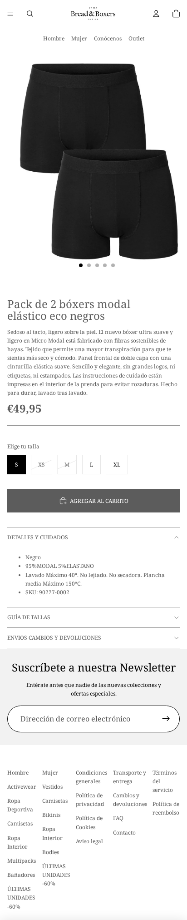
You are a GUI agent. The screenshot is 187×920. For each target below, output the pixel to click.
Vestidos (52, 787)
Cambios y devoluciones (130, 799)
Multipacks (21, 861)
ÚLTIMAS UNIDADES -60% (21, 897)
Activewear (21, 787)
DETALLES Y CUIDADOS (37, 537)
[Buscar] (30, 14)
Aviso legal (89, 841)
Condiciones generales (91, 777)
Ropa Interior (17, 842)
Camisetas (20, 824)
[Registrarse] (166, 719)
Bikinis (51, 815)
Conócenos (108, 38)
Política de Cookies (89, 823)
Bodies (50, 852)
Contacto (124, 832)
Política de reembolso (166, 808)
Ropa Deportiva (20, 805)
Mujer (79, 38)
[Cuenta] (156, 14)
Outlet (136, 38)
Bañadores (21, 875)
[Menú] (10, 13)
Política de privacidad (90, 799)
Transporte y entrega (129, 777)
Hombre (53, 38)
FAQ (118, 818)
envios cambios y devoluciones (54, 638)
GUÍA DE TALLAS (28, 617)
